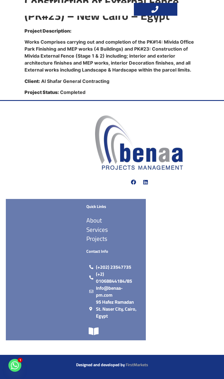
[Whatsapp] (14, 365)
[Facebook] (133, 182)
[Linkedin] (145, 182)
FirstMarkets (137, 365)
